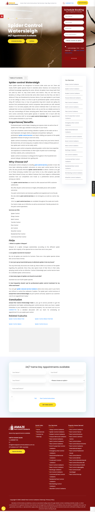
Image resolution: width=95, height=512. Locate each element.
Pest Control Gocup (75, 474)
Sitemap (39, 436)
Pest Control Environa (75, 434)
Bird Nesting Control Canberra (73, 173)
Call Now (31, 41)
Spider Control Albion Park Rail (44, 319)
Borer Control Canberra (72, 141)
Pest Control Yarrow (75, 432)
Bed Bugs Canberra (70, 150)
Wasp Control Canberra (72, 84)
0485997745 (70, 3)
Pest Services (40, 432)
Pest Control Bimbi (74, 458)
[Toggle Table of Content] (24, 78)
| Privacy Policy (49, 500)
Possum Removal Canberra (73, 98)
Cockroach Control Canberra (73, 136)
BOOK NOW (74, 58)
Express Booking (82, 2)
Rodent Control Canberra (72, 93)
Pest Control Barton (75, 455)
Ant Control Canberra (71, 154)
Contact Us (39, 434)
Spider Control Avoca (41, 324)
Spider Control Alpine (15, 324)
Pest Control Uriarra (75, 441)
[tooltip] (1, 13)
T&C (72, 50)
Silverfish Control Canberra (73, 177)
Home (38, 429)
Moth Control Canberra (71, 107)
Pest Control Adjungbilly (76, 467)
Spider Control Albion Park (16, 319)
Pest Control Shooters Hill (76, 462)
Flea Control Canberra (71, 111)
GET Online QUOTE (47, 405)
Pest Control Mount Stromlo (77, 444)
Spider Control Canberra (72, 89)
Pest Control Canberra (71, 102)
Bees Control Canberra (71, 145)
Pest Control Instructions (47, 398)
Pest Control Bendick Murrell (77, 460)
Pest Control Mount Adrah (77, 465)
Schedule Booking (16, 41)
